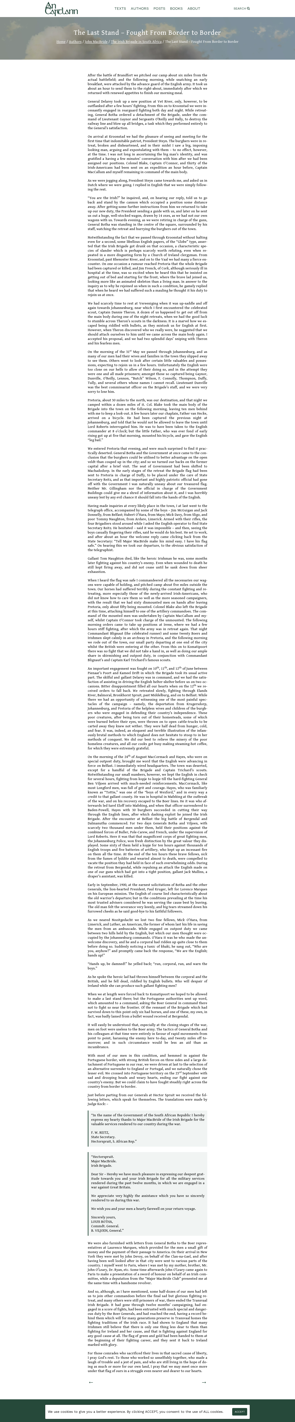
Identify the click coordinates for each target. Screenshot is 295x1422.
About (193, 8)
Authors (140, 8)
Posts (159, 8)
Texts (120, 8)
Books (176, 8)
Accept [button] (240, 1411)
